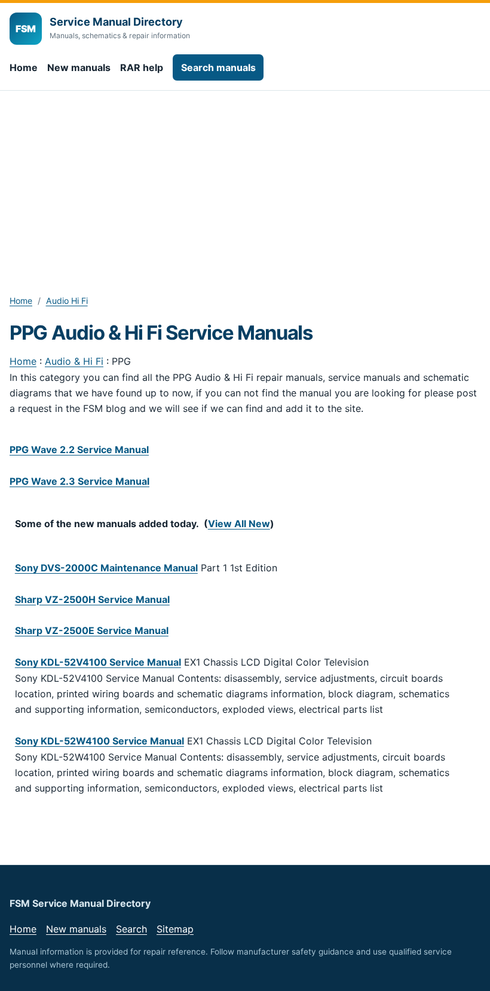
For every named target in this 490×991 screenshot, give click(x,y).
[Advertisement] (245, 180)
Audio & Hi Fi (74, 361)
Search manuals (218, 67)
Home (24, 67)
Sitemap (175, 929)
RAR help (141, 67)
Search (131, 929)
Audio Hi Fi (67, 301)
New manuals (79, 67)
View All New (239, 524)
